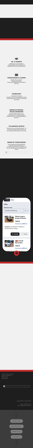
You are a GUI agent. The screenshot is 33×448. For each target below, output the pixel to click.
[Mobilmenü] (30, 2)
